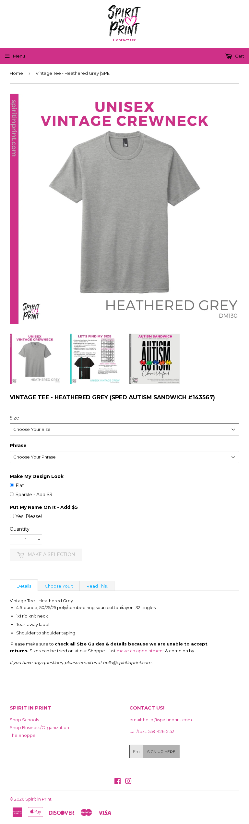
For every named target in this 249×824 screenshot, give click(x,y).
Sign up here (161, 751)
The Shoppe (23, 735)
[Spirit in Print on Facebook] (117, 782)
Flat (20, 485)
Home (16, 73)
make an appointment (140, 650)
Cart (239, 56)
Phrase (18, 445)
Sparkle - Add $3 (34, 495)
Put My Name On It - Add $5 (44, 507)
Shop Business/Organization (39, 727)
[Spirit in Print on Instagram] (128, 782)
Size (14, 418)
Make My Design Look (37, 476)
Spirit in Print (38, 799)
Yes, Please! (29, 516)
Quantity (20, 529)
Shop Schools (24, 719)
